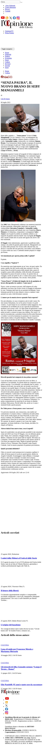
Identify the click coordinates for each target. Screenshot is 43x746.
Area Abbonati (10, 5)
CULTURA (5, 645)
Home (7, 52)
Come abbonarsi (10, 7)
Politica (7, 56)
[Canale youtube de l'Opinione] (3, 19)
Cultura (7, 62)
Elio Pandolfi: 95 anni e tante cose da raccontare (21, 684)
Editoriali (8, 54)
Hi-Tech (7, 64)
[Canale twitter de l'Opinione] (10, 19)
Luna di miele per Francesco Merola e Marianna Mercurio (17, 650)
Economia (8, 58)
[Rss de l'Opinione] (7, 19)
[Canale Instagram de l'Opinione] (18, 19)
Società (7, 66)
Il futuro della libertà (10, 590)
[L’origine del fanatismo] (13, 619)
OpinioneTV (9, 31)
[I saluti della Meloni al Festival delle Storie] (13, 552)
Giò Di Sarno (5, 99)
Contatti (7, 11)
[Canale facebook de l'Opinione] (14, 19)
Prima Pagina (9, 33)
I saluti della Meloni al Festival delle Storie (19, 558)
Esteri (7, 60)
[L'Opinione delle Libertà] (17, 27)
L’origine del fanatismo (11, 625)
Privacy (7, 9)
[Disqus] (21, 503)
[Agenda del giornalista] (10, 47)
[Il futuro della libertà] (13, 585)
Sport (7, 67)
